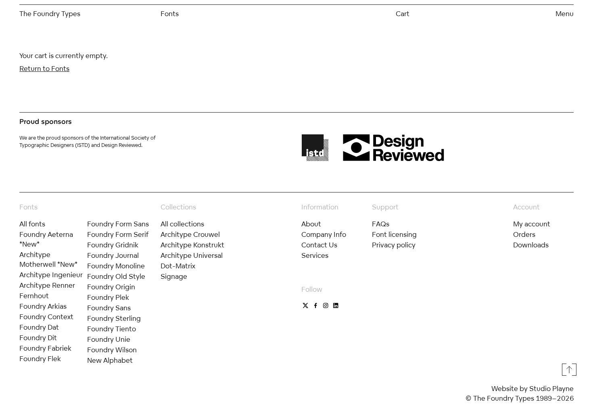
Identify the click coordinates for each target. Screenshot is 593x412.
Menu (564, 13)
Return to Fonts (44, 68)
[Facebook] (315, 305)
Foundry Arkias (43, 306)
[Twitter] (305, 305)
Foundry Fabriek (45, 348)
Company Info (323, 234)
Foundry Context (46, 316)
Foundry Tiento (111, 328)
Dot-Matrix (178, 265)
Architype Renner (47, 285)
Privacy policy (394, 245)
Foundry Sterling (114, 318)
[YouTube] (326, 305)
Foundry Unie (108, 339)
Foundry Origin (111, 286)
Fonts (170, 13)
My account (531, 224)
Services (314, 255)
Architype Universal (192, 255)
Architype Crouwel (190, 234)
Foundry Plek (108, 297)
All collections (182, 224)
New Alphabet (110, 360)
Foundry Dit (38, 337)
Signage (174, 276)
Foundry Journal (113, 255)
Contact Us (319, 245)
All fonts (32, 224)
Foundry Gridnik (112, 245)
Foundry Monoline (116, 265)
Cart (402, 13)
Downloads (531, 245)
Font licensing (394, 234)
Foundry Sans (109, 307)
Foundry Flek (40, 358)
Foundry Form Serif (118, 234)
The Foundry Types (49, 13)
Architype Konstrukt (192, 245)
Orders (524, 234)
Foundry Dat (39, 327)
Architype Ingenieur (51, 274)
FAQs (380, 224)
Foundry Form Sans (118, 224)
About (311, 224)
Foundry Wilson (112, 349)
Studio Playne (551, 388)
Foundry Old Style (116, 276)
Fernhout (34, 295)
